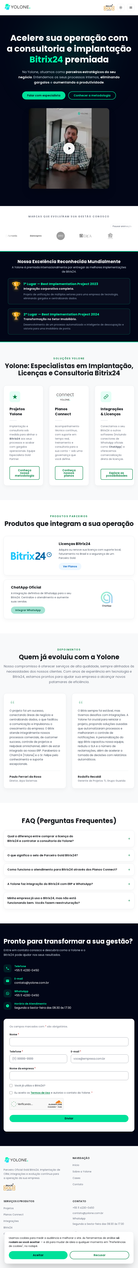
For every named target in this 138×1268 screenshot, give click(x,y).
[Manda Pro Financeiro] (109, 236)
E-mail (76, 1051)
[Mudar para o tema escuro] (120, 7)
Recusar (99, 1255)
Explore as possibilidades (116, 474)
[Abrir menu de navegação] (130, 7)
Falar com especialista (43, 95)
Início (76, 1165)
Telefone (16, 1051)
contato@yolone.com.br (31, 983)
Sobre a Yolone (82, 1171)
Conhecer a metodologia (92, 95)
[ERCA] (59, 236)
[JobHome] (84, 236)
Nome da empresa (23, 1068)
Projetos (9, 1208)
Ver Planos (70, 566)
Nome (14, 1034)
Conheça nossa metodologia (24, 473)
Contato (78, 1184)
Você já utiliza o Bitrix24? (30, 1085)
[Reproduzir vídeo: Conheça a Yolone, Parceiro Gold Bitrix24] (69, 148)
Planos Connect (14, 1214)
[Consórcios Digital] (34, 236)
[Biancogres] (9, 236)
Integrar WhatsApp (28, 610)
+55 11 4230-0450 (26, 970)
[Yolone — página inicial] (17, 7)
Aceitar (38, 1255)
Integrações (11, 1221)
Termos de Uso (40, 1093)
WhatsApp (79, 1218)
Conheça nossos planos (69, 473)
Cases (76, 1178)
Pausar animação (122, 226)
